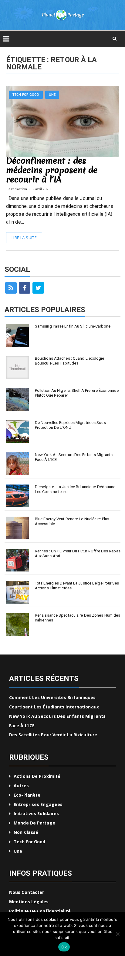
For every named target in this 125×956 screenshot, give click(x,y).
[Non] (117, 934)
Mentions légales (29, 901)
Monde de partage (34, 823)
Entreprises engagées (38, 804)
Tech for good (25, 95)
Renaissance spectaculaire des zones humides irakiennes (77, 617)
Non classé (26, 832)
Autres (21, 785)
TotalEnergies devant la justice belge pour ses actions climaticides (77, 585)
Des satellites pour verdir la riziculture (53, 735)
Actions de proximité (37, 776)
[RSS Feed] (11, 288)
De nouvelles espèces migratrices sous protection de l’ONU (70, 425)
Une (52, 95)
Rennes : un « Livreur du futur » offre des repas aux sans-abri (77, 553)
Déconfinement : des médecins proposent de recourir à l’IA (51, 170)
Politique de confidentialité (40, 911)
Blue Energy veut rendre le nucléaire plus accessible (72, 521)
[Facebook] (24, 288)
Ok (64, 946)
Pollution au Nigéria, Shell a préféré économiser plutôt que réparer (77, 393)
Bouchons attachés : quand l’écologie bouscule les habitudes (69, 360)
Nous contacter (26, 892)
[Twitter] (38, 288)
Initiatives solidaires (36, 813)
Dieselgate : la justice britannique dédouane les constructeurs (75, 489)
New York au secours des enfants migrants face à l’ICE (74, 457)
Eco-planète (27, 795)
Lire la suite (24, 237)
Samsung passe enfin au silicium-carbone (72, 326)
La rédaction (17, 189)
